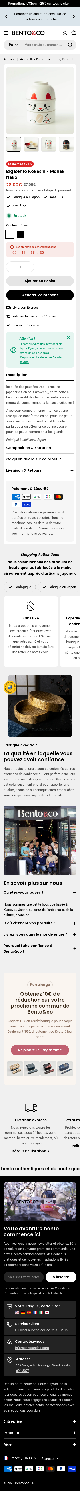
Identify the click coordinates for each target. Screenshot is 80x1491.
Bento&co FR (24, 1483)
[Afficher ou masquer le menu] (6, 33)
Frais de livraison (17, 190)
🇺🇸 (17, 1312)
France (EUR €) (21, 1458)
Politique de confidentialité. (45, 1293)
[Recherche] (70, 44)
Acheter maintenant (40, 295)
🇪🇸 (29, 1312)
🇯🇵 (47, 1312)
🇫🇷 (35, 1312)
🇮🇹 (41, 1312)
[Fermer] (68, 337)
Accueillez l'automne (35, 59)
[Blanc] (9, 234)
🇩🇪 (23, 1312)
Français (48, 1459)
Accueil (9, 59)
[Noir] (20, 234)
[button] (6, 16)
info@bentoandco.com (32, 1348)
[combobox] (40, 45)
